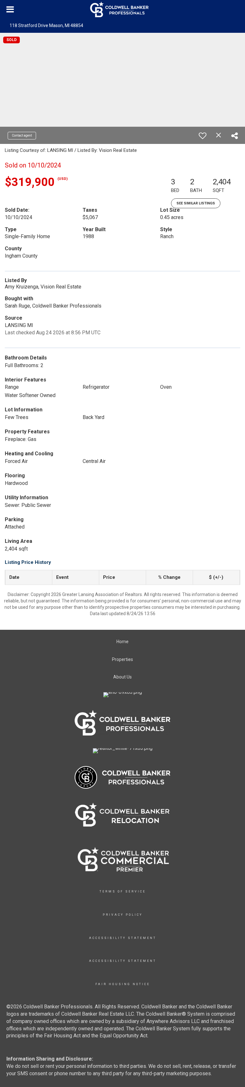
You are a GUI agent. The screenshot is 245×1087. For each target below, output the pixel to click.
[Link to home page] (122, 9)
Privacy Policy (123, 914)
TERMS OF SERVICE (123, 891)
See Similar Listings (195, 203)
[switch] (203, 135)
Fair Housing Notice (122, 984)
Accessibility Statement (122, 938)
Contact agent (22, 135)
